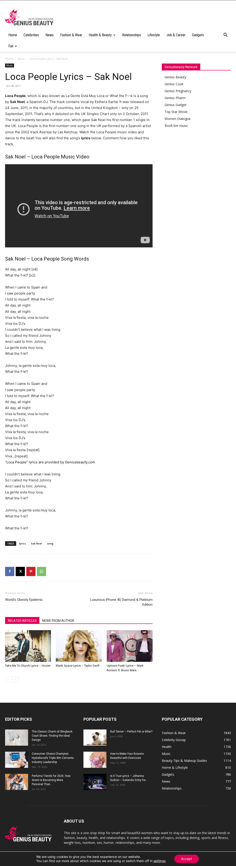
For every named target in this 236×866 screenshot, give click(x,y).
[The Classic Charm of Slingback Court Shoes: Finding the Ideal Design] (16, 737)
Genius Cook (174, 84)
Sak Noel (36, 543)
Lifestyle (154, 35)
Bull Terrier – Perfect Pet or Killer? (131, 731)
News (49, 35)
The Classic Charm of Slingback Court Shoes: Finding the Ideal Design (52, 735)
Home (12, 35)
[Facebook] (9, 571)
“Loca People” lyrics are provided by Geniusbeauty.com (50, 462)
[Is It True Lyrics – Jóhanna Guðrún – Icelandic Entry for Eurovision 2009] (94, 782)
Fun (10, 46)
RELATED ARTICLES (22, 621)
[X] (20, 571)
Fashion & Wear (71, 35)
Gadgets (198, 35)
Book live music (176, 125)
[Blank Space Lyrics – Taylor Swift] (79, 646)
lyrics (22, 543)
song (50, 543)
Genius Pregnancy (178, 91)
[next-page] (15, 679)
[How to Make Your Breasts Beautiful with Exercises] (94, 760)
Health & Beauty (100, 35)
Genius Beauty (175, 77)
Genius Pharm (175, 98)
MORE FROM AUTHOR (58, 621)
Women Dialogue (178, 118)
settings (159, 861)
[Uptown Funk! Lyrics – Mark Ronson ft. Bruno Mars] (130, 646)
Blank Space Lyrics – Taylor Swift (78, 665)
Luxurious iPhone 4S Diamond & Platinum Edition (121, 602)
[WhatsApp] (41, 571)
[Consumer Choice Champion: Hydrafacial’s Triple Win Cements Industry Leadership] (16, 760)
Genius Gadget (175, 105)
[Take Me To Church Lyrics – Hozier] (28, 646)
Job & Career (176, 35)
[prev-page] (8, 679)
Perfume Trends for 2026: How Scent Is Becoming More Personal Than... (51, 780)
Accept (186, 859)
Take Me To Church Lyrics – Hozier (27, 665)
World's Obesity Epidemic (24, 600)
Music (21, 59)
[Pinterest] (30, 571)
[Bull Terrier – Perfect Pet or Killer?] (94, 737)
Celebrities (31, 35)
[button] (225, 35)
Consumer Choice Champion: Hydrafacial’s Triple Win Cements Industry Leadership (53, 758)
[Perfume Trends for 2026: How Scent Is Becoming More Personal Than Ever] (16, 782)
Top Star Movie (176, 111)
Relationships (131, 35)
